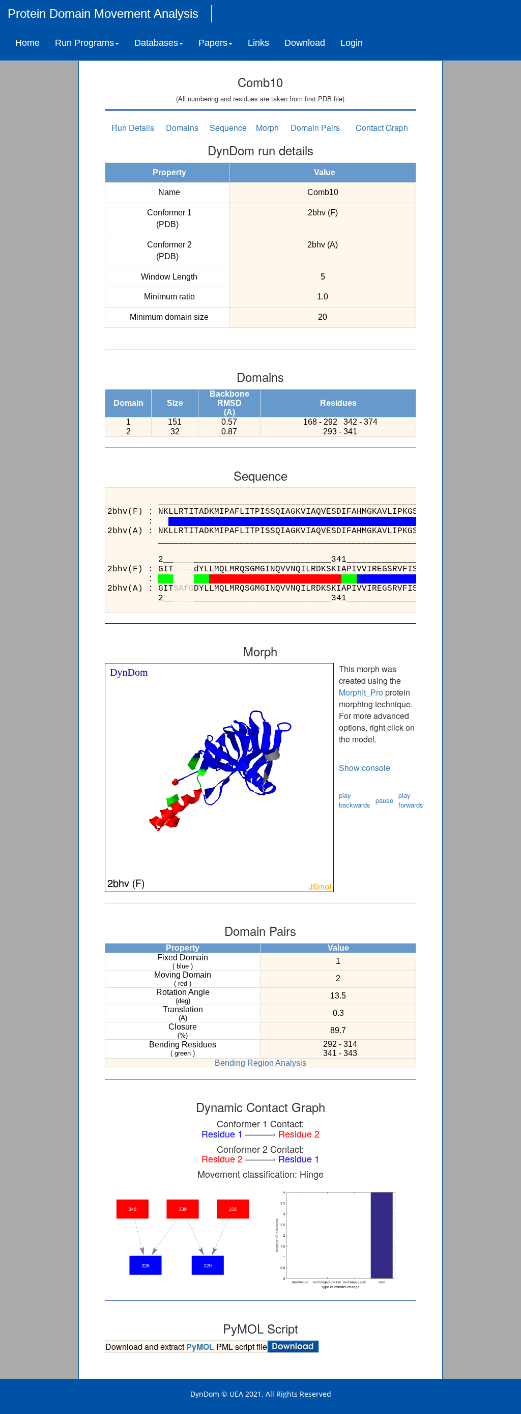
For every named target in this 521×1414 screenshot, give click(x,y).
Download (304, 43)
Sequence (228, 127)
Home (27, 43)
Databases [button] (156, 43)
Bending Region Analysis (260, 1063)
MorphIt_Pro (361, 692)
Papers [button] (212, 43)
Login (351, 43)
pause (384, 800)
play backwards (354, 800)
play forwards (410, 800)
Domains (182, 127)
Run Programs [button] (84, 43)
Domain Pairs (315, 127)
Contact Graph (382, 127)
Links (258, 43)
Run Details (132, 127)
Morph (267, 127)
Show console (364, 767)
